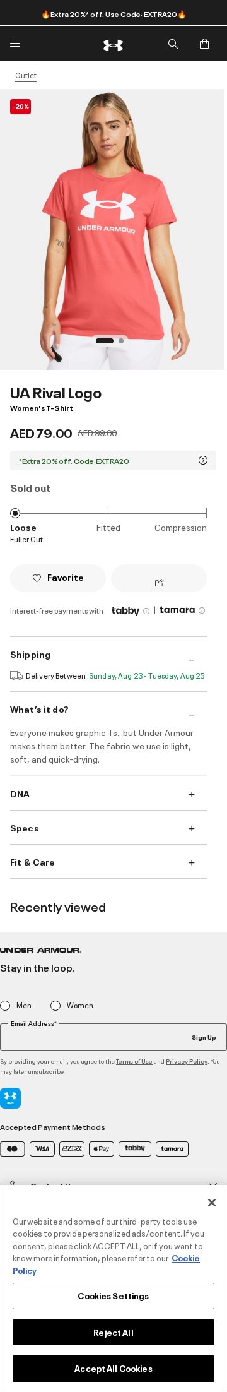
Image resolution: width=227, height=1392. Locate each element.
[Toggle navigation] (15, 43)
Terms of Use (134, 1061)
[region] (113, 1288)
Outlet (26, 75)
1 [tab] (102, 344)
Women (80, 1005)
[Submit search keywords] (172, 43)
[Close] (212, 1203)
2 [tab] (125, 344)
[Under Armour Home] (113, 43)
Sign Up (204, 1036)
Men (24, 1005)
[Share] (159, 583)
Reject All (113, 1332)
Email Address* (34, 1023)
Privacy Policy (186, 1061)
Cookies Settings (113, 1295)
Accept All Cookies (113, 1368)
